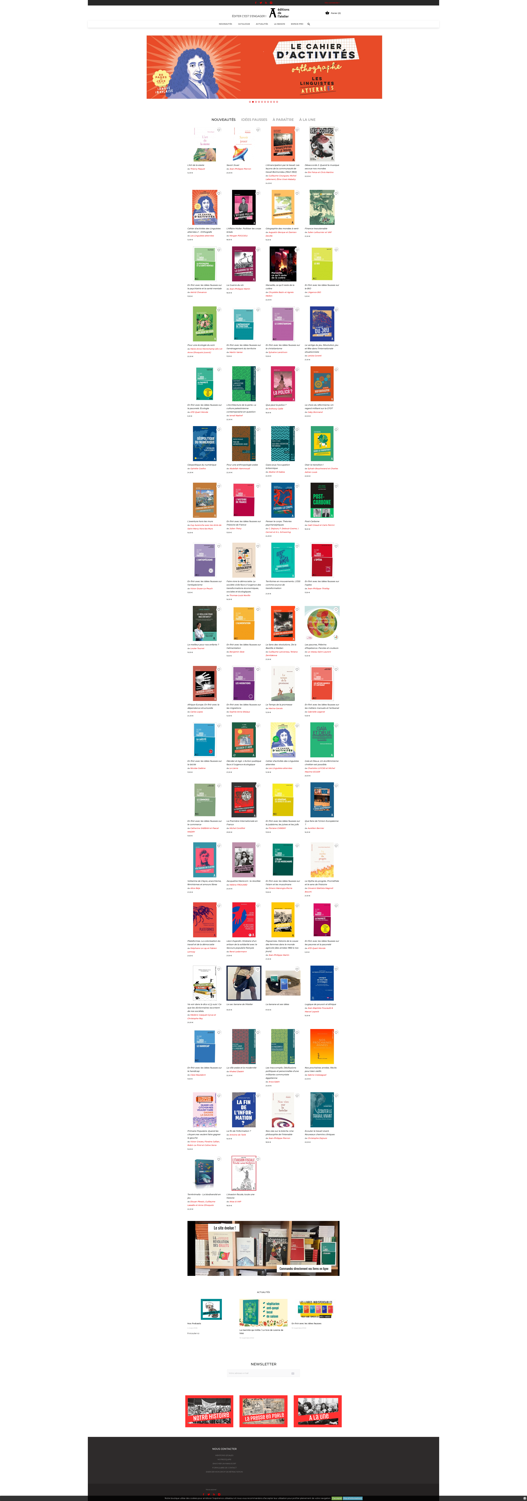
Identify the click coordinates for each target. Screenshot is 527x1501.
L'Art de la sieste (195, 165)
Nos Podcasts (194, 1323)
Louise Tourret (197, 648)
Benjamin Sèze (236, 652)
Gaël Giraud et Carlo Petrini (321, 525)
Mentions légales (224, 1455)
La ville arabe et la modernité (241, 1067)
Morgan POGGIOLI (238, 235)
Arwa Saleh (274, 1082)
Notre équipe (224, 1459)
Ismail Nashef (236, 415)
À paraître (283, 120)
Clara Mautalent (198, 1075)
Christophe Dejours (317, 1138)
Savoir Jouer (232, 165)
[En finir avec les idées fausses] (316, 1309)
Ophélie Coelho (198, 468)
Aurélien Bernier (316, 828)
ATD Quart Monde (199, 412)
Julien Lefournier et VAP (319, 232)
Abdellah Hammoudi (239, 468)
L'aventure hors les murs (200, 521)
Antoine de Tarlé (237, 1135)
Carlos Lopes (196, 712)
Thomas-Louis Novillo (239, 595)
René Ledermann (238, 951)
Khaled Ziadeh (236, 1071)
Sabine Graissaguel (317, 1075)
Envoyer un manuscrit (224, 1463)
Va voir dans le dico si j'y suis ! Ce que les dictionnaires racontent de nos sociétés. (204, 1007)
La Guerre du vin (234, 285)
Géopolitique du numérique (201, 464)
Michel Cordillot (237, 828)
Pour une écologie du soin (201, 345)
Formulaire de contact (224, 1468)
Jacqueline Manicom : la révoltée (243, 881)
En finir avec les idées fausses (306, 1323)
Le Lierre (233, 768)
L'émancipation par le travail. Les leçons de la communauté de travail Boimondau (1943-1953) (282, 168)
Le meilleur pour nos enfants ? (203, 644)
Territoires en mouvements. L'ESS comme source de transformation (283, 584)
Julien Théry (235, 528)
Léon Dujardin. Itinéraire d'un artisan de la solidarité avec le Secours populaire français (241, 944)
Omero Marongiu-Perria (280, 888)
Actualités (263, 1292)
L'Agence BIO (314, 292)
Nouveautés (225, 24)
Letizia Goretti (314, 355)
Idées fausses (254, 120)
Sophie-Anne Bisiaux (239, 712)
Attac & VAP (235, 1201)
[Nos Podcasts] (211, 1309)
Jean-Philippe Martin (239, 289)
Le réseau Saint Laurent (319, 652)
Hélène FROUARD (238, 885)
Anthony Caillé (275, 408)
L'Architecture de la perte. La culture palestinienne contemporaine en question (241, 408)
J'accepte (337, 1498)
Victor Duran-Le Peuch (201, 588)
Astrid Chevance (198, 292)
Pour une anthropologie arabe (242, 464)
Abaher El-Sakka (276, 472)
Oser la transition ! (314, 464)
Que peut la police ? (276, 405)
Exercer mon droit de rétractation (224, 1472)
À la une (307, 120)
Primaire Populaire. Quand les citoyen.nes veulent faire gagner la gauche (203, 1134)
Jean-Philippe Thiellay (318, 588)
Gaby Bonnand (315, 412)
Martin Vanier (236, 352)
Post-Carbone (312, 521)
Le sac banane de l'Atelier (239, 1004)
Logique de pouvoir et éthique (320, 1004)
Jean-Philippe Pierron (240, 169)
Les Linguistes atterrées (202, 235)
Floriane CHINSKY (277, 828)
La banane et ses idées (277, 1004)
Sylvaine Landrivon (277, 352)
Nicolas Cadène (197, 768)
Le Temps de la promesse (279, 704)
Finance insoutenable (316, 228)
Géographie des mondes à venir (282, 228)
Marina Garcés (275, 708)
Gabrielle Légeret (316, 712)
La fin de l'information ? (238, 1131)
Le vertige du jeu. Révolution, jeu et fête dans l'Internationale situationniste (321, 348)
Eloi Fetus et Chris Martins (320, 172)
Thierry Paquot (197, 169)
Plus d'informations (353, 1498)
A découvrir (212, 1255)
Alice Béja (195, 888)
